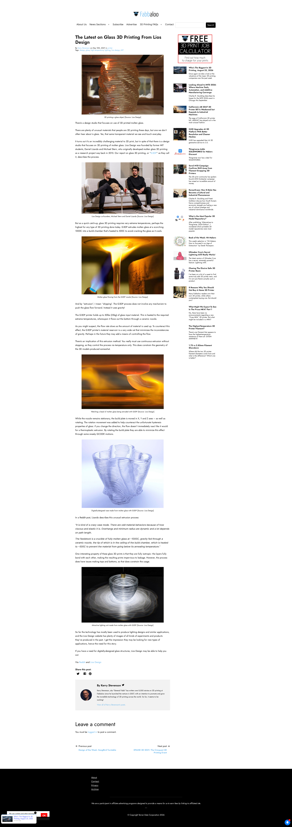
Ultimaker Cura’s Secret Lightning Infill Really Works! (202, 253)
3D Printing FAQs (149, 24)
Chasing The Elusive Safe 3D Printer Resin (202, 269)
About (94, 777)
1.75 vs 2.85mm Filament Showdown (200, 346)
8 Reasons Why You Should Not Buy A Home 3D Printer (201, 288)
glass (88, 50)
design (82, 50)
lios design (115, 50)
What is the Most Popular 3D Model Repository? (202, 217)
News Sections (98, 24)
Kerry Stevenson (84, 48)
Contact (169, 24)
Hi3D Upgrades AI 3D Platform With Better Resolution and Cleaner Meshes (199, 133)
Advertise (131, 24)
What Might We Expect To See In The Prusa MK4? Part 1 (202, 308)
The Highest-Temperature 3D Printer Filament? (202, 327)
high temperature (97, 50)
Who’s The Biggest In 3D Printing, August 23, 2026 (201, 69)
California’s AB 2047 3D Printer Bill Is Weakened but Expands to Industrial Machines (202, 110)
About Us (82, 24)
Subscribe (118, 24)
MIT (122, 50)
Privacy (94, 785)
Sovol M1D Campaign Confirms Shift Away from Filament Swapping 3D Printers (200, 169)
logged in (92, 732)
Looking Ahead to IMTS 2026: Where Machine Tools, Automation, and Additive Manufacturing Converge (202, 88)
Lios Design (95, 662)
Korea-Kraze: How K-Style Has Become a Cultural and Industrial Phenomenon (202, 192)
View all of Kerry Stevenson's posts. (111, 704)
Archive (95, 789)
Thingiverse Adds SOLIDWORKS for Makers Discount (200, 152)
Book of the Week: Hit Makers (202, 237)
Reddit (82, 662)
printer (110, 48)
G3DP (154, 153)
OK (44, 815)
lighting (107, 50)
